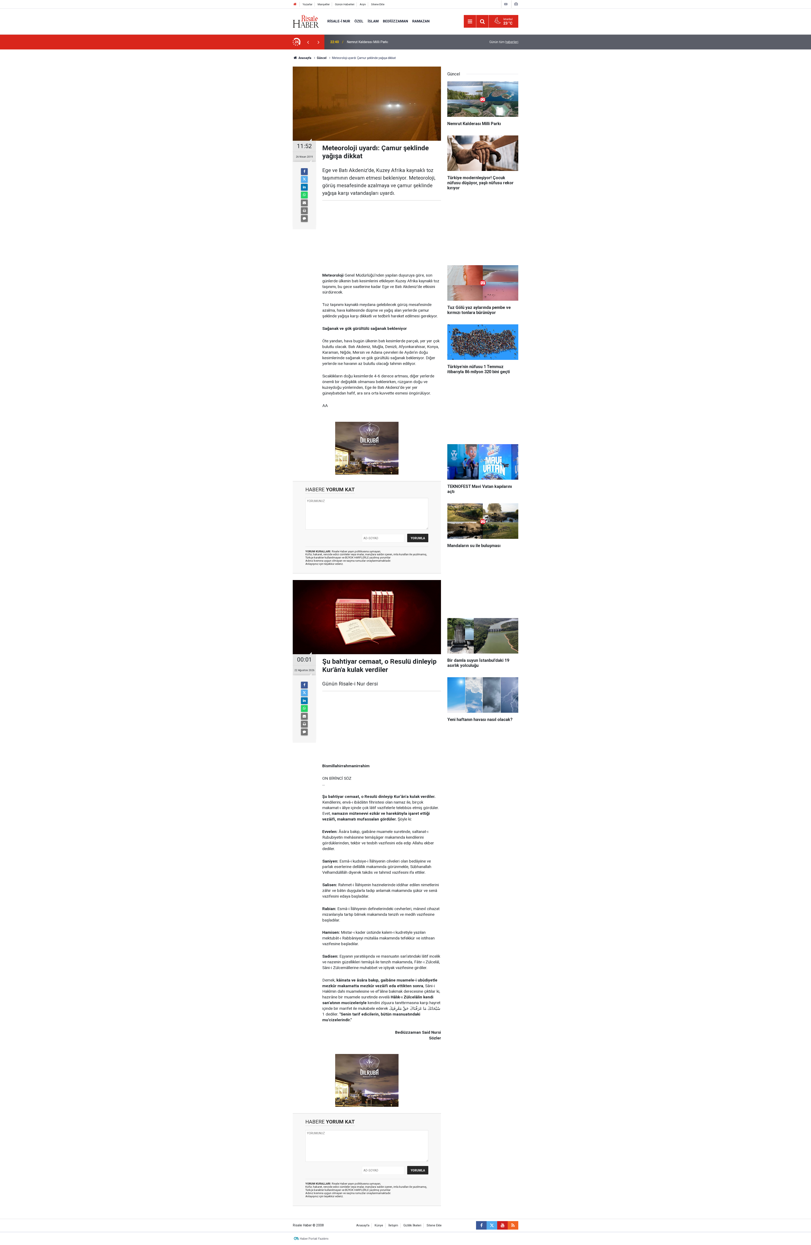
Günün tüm (503, 42)
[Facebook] (304, 171)
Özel (358, 21)
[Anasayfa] (295, 4)
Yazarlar (307, 4)
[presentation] (308, 42)
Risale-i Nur (338, 21)
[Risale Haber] (306, 21)
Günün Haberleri (344, 4)
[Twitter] (304, 179)
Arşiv (363, 4)
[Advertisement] (273, 123)
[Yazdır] (304, 210)
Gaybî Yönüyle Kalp (361, 42)
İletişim (393, 1225)
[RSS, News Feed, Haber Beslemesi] (513, 1225)
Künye (379, 1225)
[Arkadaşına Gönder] (304, 202)
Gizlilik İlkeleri (412, 1225)
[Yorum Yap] (304, 218)
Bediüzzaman (395, 21)
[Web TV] (505, 4)
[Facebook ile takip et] (481, 1225)
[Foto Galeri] (516, 4)
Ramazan (421, 21)
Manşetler (324, 4)
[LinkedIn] (304, 187)
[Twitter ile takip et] (492, 1225)
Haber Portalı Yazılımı (314, 1238)
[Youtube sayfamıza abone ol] (502, 1225)
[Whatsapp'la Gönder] (304, 195)
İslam (373, 21)
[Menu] (470, 22)
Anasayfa (362, 1225)
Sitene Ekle (377, 4)
